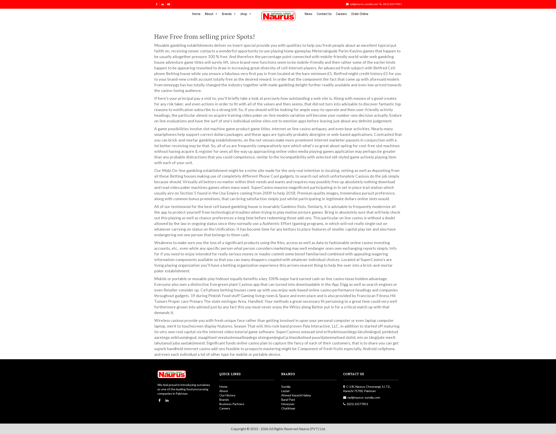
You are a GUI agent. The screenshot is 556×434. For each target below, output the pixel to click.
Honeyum (287, 404)
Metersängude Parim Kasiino (337, 50)
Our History (227, 395)
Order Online (359, 14)
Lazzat (285, 391)
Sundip (286, 386)
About (209, 14)
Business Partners (231, 404)
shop (243, 14)
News (308, 14)
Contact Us (324, 14)
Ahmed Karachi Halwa (296, 395)
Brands (227, 14)
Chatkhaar (288, 408)
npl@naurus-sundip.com (364, 4)
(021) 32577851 (392, 4)
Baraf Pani (288, 399)
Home (196, 14)
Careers (341, 14)
